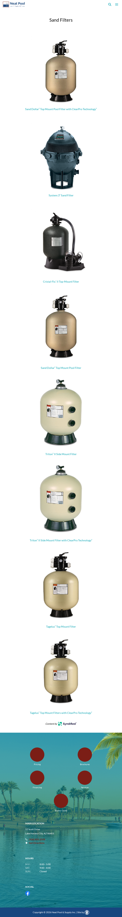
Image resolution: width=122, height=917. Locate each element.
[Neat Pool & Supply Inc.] (13, 4)
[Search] (109, 4)
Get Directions (36, 842)
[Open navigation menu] (117, 4)
